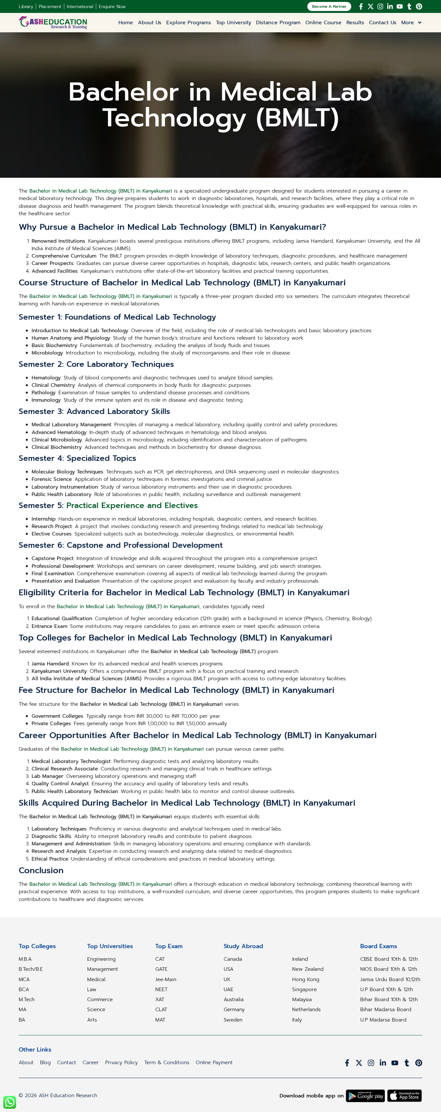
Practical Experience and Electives (132, 505)
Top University (233, 22)
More (407, 22)
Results (355, 22)
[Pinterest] (419, 6)
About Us (149, 22)
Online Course (323, 22)
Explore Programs (188, 22)
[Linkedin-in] (390, 6)
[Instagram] (380, 6)
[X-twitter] (370, 6)
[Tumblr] (409, 6)
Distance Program (278, 22)
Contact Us (382, 22)
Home (125, 22)
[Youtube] (399, 6)
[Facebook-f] (361, 6)
